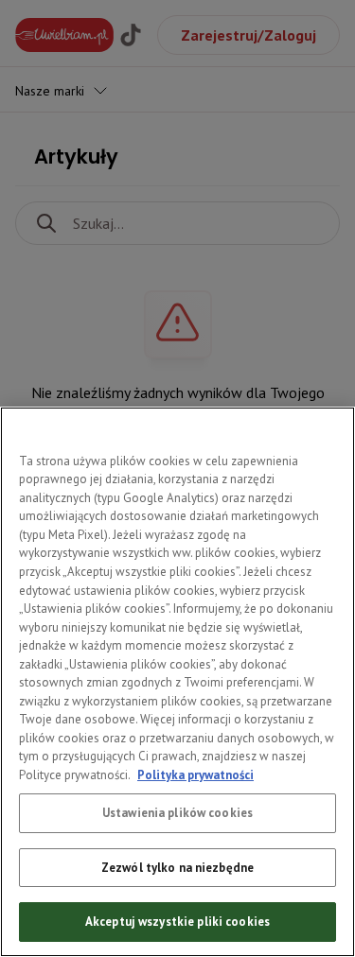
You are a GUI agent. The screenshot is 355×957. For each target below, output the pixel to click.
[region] (177, 682)
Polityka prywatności (195, 775)
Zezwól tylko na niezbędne (177, 868)
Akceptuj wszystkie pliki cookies (177, 922)
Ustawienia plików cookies (177, 813)
